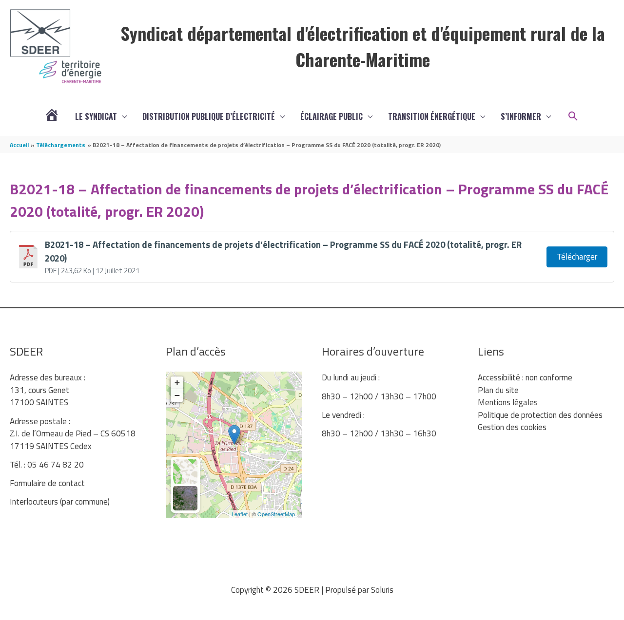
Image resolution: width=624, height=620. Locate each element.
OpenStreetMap (276, 514)
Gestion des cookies (512, 427)
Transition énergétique (431, 116)
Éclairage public (331, 116)
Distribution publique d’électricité (208, 116)
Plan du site (498, 390)
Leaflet (240, 514)
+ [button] (177, 382)
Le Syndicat (96, 116)
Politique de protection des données (540, 415)
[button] (573, 116)
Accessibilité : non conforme (525, 377)
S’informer (521, 116)
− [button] (177, 395)
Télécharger (577, 256)
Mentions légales (508, 402)
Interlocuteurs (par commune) (60, 501)
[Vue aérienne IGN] (185, 498)
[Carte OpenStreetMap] (185, 471)
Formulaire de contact (47, 483)
